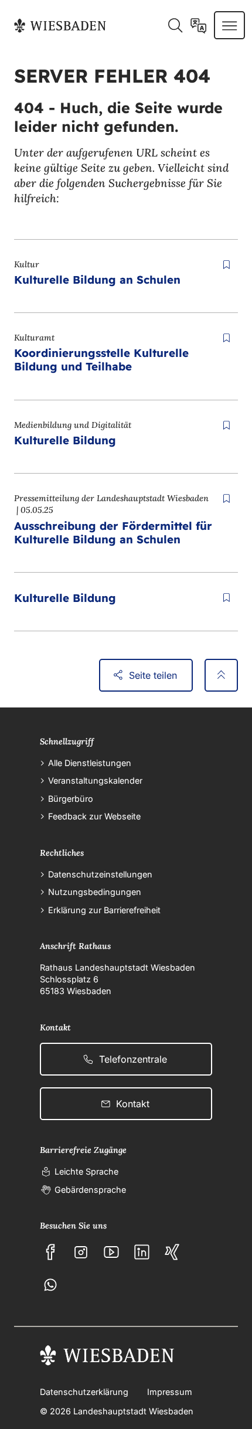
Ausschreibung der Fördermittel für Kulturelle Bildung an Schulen (113, 532)
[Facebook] (50, 1252)
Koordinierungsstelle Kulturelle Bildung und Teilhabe (101, 359)
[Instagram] (80, 1252)
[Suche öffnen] (175, 25)
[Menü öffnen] (229, 25)
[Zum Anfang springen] (221, 675)
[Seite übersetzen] (198, 25)
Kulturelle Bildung (65, 440)
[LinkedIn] (141, 1252)
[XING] (172, 1252)
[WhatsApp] (50, 1284)
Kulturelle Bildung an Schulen (97, 280)
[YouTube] (111, 1252)
